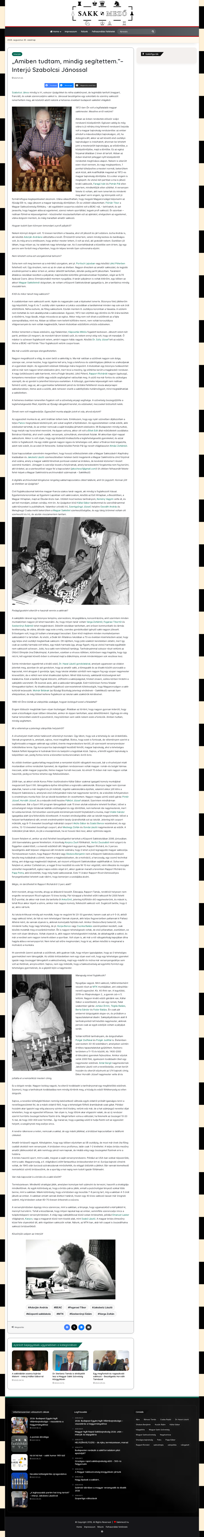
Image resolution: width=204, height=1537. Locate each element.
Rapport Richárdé (98, 373)
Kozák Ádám (160, 1424)
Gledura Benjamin (75, 853)
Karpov (28, 1218)
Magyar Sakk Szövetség (159, 1429)
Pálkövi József (73, 800)
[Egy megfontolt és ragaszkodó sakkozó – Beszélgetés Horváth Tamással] (111, 1360)
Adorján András (39, 1307)
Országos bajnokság (144, 1440)
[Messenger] (81, 1327)
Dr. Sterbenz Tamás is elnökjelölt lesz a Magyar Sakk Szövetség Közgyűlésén (69, 1376)
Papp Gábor (170, 1440)
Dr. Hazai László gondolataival (74, 663)
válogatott (185, 1445)
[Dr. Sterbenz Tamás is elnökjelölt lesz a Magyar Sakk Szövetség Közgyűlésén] (71, 1360)
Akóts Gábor (79, 823)
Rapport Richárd (142, 1445)
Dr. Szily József (100, 339)
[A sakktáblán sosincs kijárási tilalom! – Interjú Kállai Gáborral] (30, 1360)
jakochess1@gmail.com (83, 468)
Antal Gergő (105, 1063)
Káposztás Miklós (77, 331)
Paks (159, 1440)
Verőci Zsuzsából (100, 842)
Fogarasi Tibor (77, 1307)
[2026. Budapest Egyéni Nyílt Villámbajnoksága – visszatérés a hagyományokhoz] (19, 1425)
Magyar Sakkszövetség (146, 1435)
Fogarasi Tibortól (113, 621)
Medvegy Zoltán (71, 827)
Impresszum (71, 31)
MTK (95, 986)
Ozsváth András (108, 506)
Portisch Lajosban (85, 263)
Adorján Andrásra (33, 237)
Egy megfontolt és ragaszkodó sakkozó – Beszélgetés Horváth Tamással (109, 1376)
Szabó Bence (97, 823)
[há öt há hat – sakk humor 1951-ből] (19, 1462)
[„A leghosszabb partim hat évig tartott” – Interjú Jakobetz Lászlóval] (19, 1499)
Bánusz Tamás (150, 1419)
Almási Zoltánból (118, 445)
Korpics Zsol (71, 842)
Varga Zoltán (106, 1313)
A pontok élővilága (39, 1437)
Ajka (138, 1419)
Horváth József (28, 800)
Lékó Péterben (117, 263)
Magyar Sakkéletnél (29, 282)
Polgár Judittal (103, 1040)
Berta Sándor (83, 1009)
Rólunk (84, 31)
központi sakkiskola (39, 1313)
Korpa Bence (64, 926)
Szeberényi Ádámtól (22, 625)
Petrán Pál (114, 183)
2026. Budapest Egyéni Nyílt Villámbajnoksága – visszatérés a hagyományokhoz (46, 1421)
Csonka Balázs (84, 926)
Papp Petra (18, 872)
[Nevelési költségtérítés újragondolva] (19, 1481)
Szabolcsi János (20, 92)
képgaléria (140, 1429)
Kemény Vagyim (105, 499)
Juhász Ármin (102, 1005)
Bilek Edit (93, 430)
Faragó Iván (99, 183)
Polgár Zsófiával (84, 1040)
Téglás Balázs (118, 1005)
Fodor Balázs (100, 1009)
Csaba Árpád (165, 1419)
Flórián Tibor (112, 202)
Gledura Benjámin (143, 1424)
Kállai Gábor (83, 502)
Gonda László (90, 827)
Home (56, 31)
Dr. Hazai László (182, 1419)
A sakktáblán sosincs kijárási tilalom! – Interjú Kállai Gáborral (27, 1375)
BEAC (58, 1307)
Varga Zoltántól (94, 621)
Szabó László (88, 1218)
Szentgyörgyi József (80, 506)
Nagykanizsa (165, 1435)
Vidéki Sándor (117, 812)
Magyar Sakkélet (61, 510)
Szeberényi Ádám (81, 1313)
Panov (21, 423)
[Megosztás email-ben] (89, 1327)
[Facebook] (67, 1327)
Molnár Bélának (41, 690)
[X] (74, 1327)
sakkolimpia (159, 1445)
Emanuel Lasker (120, 1214)
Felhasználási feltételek (103, 31)
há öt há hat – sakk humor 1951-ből (47, 1455)
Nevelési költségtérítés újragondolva (48, 1474)
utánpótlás (172, 1445)
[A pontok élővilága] (19, 1444)
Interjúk (17, 54)
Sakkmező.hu (122, 1522)
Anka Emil (67, 899)
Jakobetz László (35, 457)
